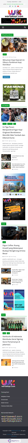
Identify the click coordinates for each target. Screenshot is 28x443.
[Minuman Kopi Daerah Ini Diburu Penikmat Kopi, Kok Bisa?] (14, 45)
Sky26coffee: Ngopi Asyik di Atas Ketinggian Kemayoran (18, 271)
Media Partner (5, 402)
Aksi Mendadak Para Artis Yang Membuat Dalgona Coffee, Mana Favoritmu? (18, 165)
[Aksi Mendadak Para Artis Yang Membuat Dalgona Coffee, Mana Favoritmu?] (6, 166)
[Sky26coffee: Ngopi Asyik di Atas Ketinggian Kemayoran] (6, 272)
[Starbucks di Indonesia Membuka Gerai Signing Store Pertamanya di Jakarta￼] (14, 324)
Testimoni (10, 123)
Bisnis (4, 333)
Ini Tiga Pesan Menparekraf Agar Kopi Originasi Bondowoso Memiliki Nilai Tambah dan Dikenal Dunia (14, 132)
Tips (14, 123)
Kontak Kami (4, 399)
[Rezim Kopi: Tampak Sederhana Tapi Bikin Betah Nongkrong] (6, 282)
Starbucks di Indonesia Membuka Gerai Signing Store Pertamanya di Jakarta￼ (13, 340)
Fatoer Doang (13, 57)
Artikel (4, 54)
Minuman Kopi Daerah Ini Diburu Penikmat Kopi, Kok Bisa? (13, 62)
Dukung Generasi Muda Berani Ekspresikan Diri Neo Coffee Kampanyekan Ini (18, 363)
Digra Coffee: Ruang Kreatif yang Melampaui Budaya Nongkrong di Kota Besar (14, 249)
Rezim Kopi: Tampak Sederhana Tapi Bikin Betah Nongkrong (17, 281)
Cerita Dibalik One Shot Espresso (18, 156)
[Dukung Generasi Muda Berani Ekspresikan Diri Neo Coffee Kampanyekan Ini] (6, 364)
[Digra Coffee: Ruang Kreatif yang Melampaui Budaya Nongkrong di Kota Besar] (14, 233)
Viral (8, 333)
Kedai (4, 242)
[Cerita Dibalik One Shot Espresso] (6, 157)
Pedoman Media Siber (6, 406)
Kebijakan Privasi (5, 396)
